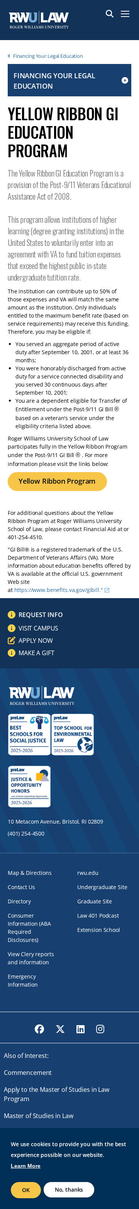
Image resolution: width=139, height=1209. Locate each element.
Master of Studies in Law (38, 1115)
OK (26, 1190)
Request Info (41, 614)
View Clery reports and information (31, 958)
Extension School (98, 929)
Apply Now (36, 640)
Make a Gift (36, 653)
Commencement (28, 1072)
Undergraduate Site (102, 887)
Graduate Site (94, 901)
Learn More (26, 1166)
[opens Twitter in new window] (60, 1029)
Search (110, 14)
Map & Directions (30, 872)
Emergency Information (22, 980)
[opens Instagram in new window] (100, 1029)
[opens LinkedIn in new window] (80, 1029)
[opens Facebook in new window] (39, 1029)
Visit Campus (38, 628)
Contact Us (21, 887)
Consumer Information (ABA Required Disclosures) (29, 927)
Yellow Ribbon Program (57, 481)
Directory (19, 901)
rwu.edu (87, 872)
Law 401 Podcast (98, 915)
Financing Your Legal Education (48, 55)
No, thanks (69, 1189)
